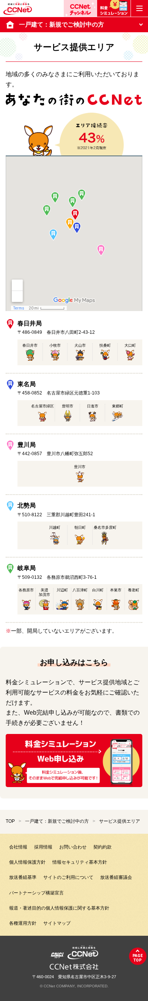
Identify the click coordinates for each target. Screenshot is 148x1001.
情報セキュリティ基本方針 (79, 862)
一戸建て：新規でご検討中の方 (57, 821)
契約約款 (102, 847)
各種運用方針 (22, 923)
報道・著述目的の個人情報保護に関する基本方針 (59, 908)
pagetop (137, 958)
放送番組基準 (22, 877)
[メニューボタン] (139, 8)
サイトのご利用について (68, 877)
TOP (10, 821)
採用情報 (43, 847)
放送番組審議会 (116, 877)
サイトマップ (57, 923)
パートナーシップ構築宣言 (36, 893)
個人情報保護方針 (27, 862)
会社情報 (18, 847)
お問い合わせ (73, 847)
